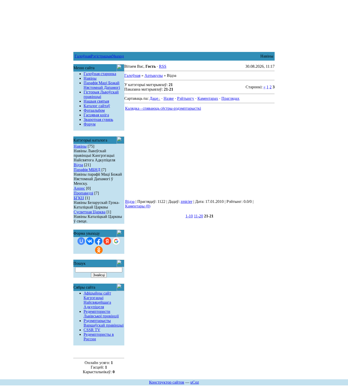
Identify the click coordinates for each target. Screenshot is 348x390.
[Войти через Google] (116, 241)
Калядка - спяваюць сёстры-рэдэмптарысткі (163, 108)
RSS (162, 66)
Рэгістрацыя (101, 56)
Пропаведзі (83, 193)
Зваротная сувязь (98, 119)
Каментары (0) (137, 206)
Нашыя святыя (96, 101)
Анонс (79, 188)
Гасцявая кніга (96, 115)
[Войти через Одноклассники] (99, 250)
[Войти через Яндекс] (107, 241)
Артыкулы (153, 75)
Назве (169, 98)
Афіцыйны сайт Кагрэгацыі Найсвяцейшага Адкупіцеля (97, 300)
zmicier (186, 201)
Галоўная (83, 56)
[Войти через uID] (81, 241)
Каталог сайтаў (97, 106)
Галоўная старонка (100, 74)
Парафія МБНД (87, 170)
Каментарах (207, 98)
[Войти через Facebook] (98, 241)
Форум (90, 124)
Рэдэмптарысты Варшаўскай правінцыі (104, 322)
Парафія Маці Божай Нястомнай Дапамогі (102, 85)
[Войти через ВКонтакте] (90, 241)
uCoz (194, 382)
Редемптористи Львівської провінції (101, 313)
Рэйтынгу (185, 98)
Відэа (78, 165)
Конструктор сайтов (166, 382)
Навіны (90, 78)
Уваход (118, 56)
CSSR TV (92, 330)
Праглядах (230, 98)
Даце (154, 98)
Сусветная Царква (89, 212)
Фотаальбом (94, 110)
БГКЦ (79, 198)
